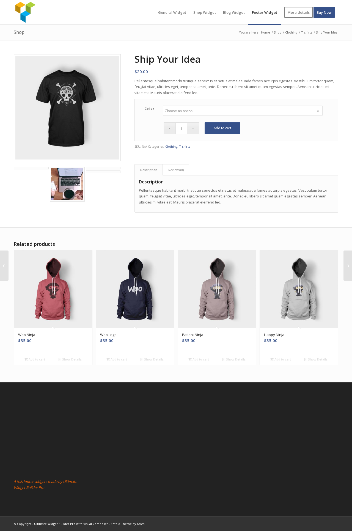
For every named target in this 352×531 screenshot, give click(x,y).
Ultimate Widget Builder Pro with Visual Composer (71, 524)
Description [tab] (148, 170)
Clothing (171, 146)
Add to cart (222, 128)
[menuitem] (172, 12)
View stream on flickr (121, 405)
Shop (19, 32)
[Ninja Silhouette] (347, 266)
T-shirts (184, 146)
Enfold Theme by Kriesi (128, 524)
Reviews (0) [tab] (176, 170)
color (150, 108)
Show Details (71, 359)
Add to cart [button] (36, 359)
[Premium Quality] (4, 266)
